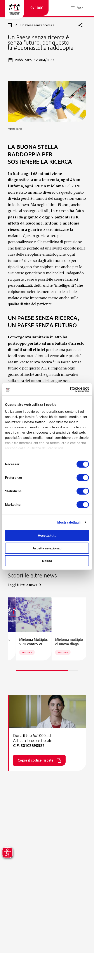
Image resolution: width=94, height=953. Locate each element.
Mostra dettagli (69, 522)
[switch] (83, 477)
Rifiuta (47, 561)
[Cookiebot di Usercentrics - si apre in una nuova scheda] (70, 389)
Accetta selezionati (47, 548)
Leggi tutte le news (22, 585)
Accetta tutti (47, 535)
